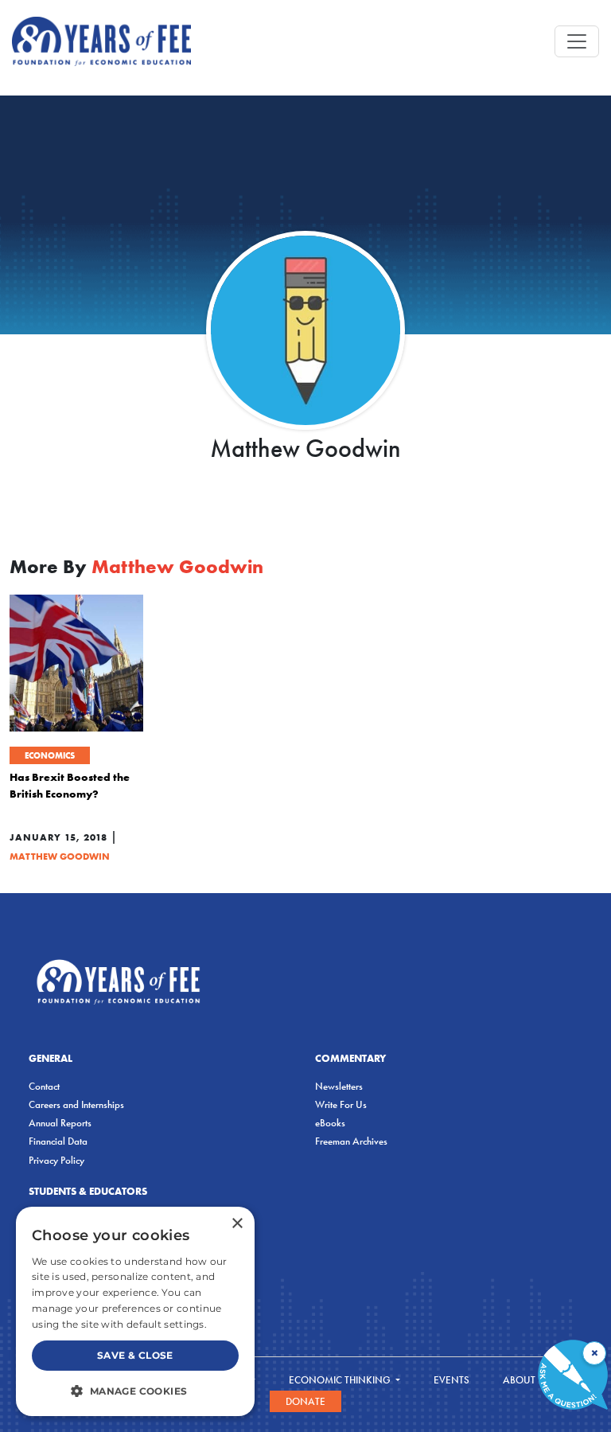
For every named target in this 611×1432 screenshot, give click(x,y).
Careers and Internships (76, 1104)
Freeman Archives (351, 1141)
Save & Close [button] (135, 1355)
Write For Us (341, 1104)
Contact (44, 1086)
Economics (50, 755)
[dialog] (135, 1311)
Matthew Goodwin (60, 856)
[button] (135, 1390)
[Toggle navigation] (577, 41)
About (520, 1380)
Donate (305, 1401)
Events (451, 1380)
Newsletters (339, 1086)
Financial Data (58, 1141)
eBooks (330, 1123)
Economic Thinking (341, 1380)
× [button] (237, 1224)
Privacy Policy (56, 1160)
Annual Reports (60, 1123)
